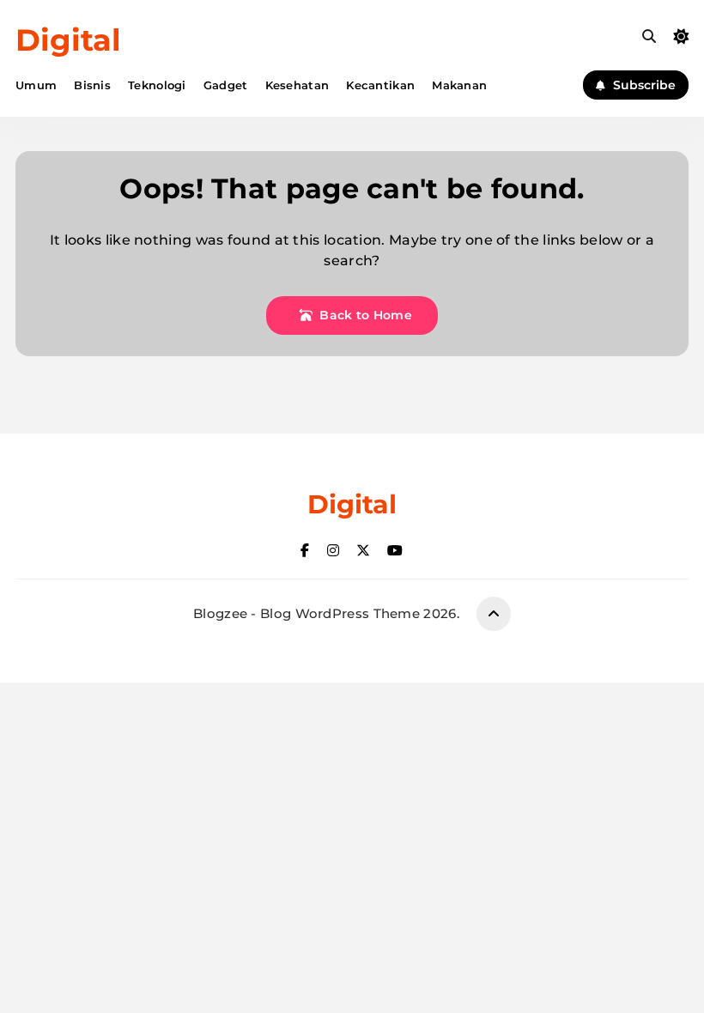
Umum (36, 85)
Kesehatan (297, 85)
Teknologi (157, 85)
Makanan (459, 85)
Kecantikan (380, 85)
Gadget (225, 85)
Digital (68, 39)
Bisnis (92, 85)
